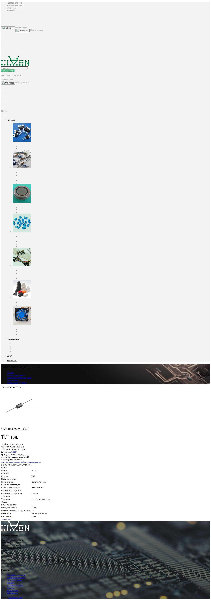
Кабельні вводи (25, 302)
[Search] (29, 68)
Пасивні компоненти (22, 170)
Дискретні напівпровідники (30, 146)
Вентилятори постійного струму (32, 331)
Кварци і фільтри (25, 178)
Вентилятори (18, 326)
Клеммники (23, 236)
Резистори (23, 175)
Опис (3, 462)
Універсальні (24, 305)
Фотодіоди (23, 209)
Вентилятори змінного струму (31, 329)
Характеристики (13, 462)
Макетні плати (24, 276)
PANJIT (14, 452)
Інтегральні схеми (26, 148)
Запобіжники (24, 180)
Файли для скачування (31, 462)
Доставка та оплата (21, 346)
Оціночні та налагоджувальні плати (34, 270)
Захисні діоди (13, 380)
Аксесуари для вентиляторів (30, 334)
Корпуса (16, 300)
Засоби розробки (20, 268)
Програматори (25, 273)
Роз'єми (16, 233)
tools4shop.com (15, 597)
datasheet (6, 519)
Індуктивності (24, 183)
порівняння (16, 459)
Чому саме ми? (19, 348)
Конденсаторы (24, 172)
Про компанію (19, 343)
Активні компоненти (22, 143)
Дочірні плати (24, 278)
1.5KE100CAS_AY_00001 (17, 383)
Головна (10, 372)
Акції (15, 351)
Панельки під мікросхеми (29, 239)
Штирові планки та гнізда (29, 246)
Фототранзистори (26, 212)
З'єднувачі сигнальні (27, 244)
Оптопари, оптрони (27, 207)
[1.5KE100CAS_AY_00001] (19, 423)
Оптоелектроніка (20, 204)
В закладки (6, 459)
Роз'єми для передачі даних (30, 241)
